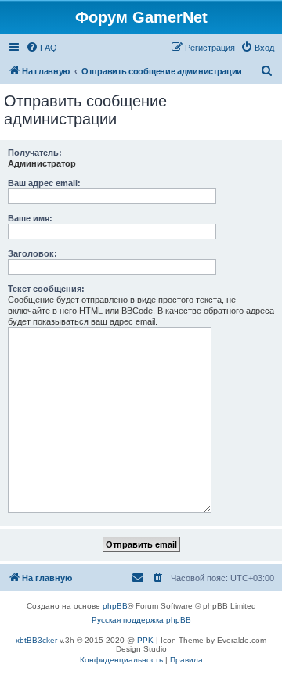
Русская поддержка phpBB (141, 620)
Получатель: (35, 152)
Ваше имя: (30, 218)
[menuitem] (41, 47)
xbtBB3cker (36, 640)
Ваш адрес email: (44, 183)
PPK (145, 640)
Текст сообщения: (46, 288)
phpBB (115, 605)
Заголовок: (32, 253)
